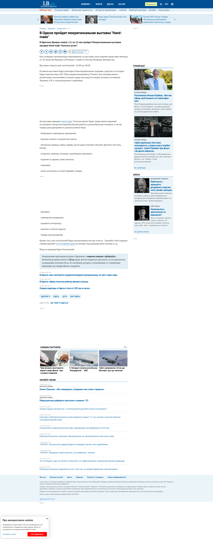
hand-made (66, 121)
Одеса (56, 296)
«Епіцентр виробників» (105, 10)
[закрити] (46, 518)
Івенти (69, 477)
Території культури (137, 10)
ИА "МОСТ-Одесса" (60, 303)
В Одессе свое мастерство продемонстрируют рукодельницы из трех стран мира (78, 274)
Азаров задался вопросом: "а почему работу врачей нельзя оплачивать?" (73, 408)
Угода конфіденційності (116, 477)
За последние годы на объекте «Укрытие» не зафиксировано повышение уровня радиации (82, 460)
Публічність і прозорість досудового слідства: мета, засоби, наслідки (161, 186)
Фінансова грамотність (82, 10)
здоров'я (45, 296)
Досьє (110, 4)
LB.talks (152, 10)
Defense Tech (45, 10)
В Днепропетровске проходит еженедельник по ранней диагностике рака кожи (77, 436)
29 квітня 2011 (61, 28)
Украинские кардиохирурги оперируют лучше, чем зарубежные (74, 444)
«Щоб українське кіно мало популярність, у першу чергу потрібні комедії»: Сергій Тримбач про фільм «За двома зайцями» (152, 147)
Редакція (79, 477)
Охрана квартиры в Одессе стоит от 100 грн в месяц (65, 288)
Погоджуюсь (37, 534)
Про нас (43, 477)
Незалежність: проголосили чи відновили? (158, 212)
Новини (85, 4)
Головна (43, 28)
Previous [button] (38, 19)
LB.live (121, 4)
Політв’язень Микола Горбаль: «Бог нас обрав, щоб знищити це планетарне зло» (153, 98)
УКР (166, 4)
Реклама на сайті (56, 477)
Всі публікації (140, 167)
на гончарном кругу (65, 243)
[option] (62, 19)
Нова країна (163, 10)
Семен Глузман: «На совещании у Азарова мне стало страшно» (72, 389)
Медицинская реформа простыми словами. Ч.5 (64, 400)
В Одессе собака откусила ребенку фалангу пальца (64, 281)
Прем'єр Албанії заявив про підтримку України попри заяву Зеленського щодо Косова (68, 19)
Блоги (99, 4)
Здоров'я (51, 28)
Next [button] (174, 19)
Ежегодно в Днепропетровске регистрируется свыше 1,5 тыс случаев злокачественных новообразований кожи (80, 418)
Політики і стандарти (95, 477)
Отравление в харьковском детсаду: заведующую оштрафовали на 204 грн (74, 427)
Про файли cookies (9, 534)
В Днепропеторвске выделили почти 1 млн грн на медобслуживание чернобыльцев (78, 469)
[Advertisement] (84, 102)
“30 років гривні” (61, 10)
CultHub (122, 10)
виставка (75, 296)
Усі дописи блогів (141, 231)
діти (65, 296)
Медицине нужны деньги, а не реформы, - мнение (67, 452)
